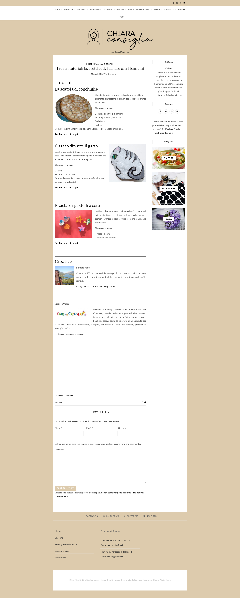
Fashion (120, 9)
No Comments (110, 74)
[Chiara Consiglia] (120, 37)
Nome (58, 428)
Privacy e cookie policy (66, 544)
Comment (59, 449)
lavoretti (69, 396)
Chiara (60, 402)
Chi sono (59, 537)
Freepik (169, 132)
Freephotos (158, 132)
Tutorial (109, 64)
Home (58, 531)
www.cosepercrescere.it (73, 334)
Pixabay (169, 129)
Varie (180, 9)
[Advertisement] (100, 365)
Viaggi (121, 16)
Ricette (157, 9)
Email (89, 428)
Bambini (59, 396)
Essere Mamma (96, 9)
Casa (58, 9)
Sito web (122, 428)
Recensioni (169, 9)
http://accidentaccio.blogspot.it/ (99, 286)
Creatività (68, 9)
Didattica (81, 9)
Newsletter (60, 557)
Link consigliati (62, 550)
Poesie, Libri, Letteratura (138, 9)
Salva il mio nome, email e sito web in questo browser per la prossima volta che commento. (98, 443)
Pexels (177, 129)
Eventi (109, 9)
